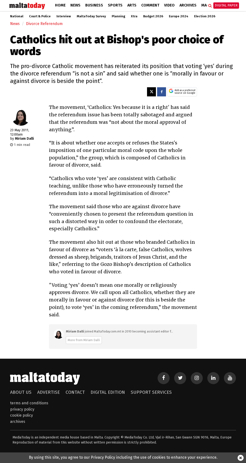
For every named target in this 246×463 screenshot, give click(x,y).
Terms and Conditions (29, 403)
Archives (188, 5)
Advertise (48, 392)
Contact (75, 392)
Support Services (151, 392)
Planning (118, 16)
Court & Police (40, 16)
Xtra (134, 16)
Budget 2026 (153, 16)
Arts (131, 5)
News (75, 5)
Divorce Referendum (44, 23)
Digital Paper (226, 5)
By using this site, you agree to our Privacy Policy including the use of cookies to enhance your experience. (123, 457)
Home (60, 5)
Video (169, 5)
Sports (115, 5)
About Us (20, 392)
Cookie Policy (21, 415)
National (16, 16)
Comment (150, 5)
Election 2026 (204, 16)
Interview (63, 16)
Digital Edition (108, 392)
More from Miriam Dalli (84, 340)
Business (94, 5)
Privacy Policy (22, 409)
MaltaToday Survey (91, 16)
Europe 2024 (178, 16)
